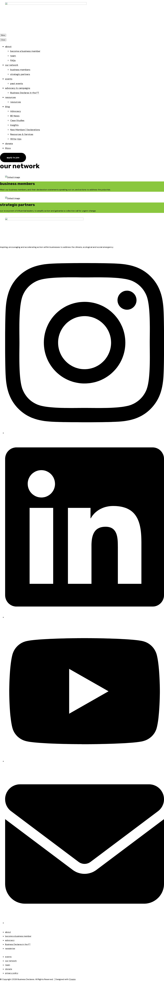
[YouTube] (84, 760)
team (13, 55)
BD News (14, 115)
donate (9, 143)
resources (10, 97)
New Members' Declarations (25, 129)
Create (72, 979)
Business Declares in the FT (24, 92)
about (8, 46)
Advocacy (15, 111)
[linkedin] (84, 616)
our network (11, 65)
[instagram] (84, 432)
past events (16, 83)
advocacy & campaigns (17, 88)
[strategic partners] (12, 198)
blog (7, 106)
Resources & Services (21, 134)
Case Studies (17, 120)
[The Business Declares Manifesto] (44, 219)
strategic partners (20, 74)
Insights (14, 125)
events (8, 78)
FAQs (13, 60)
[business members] (12, 177)
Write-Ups (15, 139)
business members (20, 69)
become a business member (25, 51)
